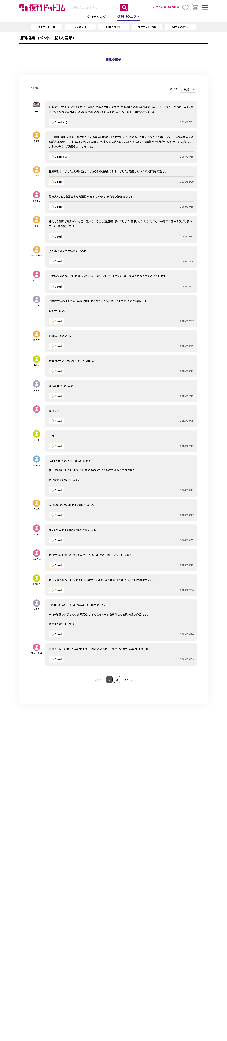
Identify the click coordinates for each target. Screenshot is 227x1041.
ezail (36, 534)
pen (36, 111)
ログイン (157, 7)
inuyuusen (36, 255)
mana (36, 390)
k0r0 (36, 440)
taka (36, 365)
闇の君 (36, 340)
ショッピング (96, 16)
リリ (36, 415)
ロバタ (36, 175)
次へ (126, 680)
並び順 (173, 89)
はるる (37, 609)
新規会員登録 (171, 7)
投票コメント (113, 27)
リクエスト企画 (147, 27)
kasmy (36, 465)
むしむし (36, 280)
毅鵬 (36, 225)
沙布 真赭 (36, 653)
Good (61, 122)
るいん (36, 509)
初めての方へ (180, 27)
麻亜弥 (36, 141)
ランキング (80, 27)
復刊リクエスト (128, 16)
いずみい (37, 559)
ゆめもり (37, 200)
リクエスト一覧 (47, 27)
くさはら (36, 584)
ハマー (36, 305)
